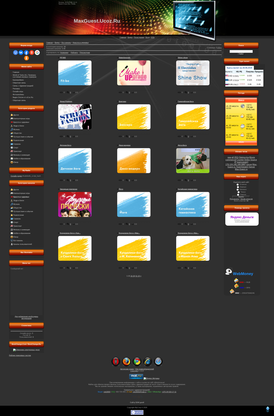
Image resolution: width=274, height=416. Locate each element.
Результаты (234, 199)
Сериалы (17, 144)
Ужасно (243, 194)
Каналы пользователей (22, 244)
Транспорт (17, 151)
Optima (242, 157)
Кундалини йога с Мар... (129, 233)
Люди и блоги (18, 126)
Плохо (243, 192)
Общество (17, 133)
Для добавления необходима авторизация (26, 317)
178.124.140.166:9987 (235, 164)
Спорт (15, 148)
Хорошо (243, 187)
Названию (64, 52)
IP (235, 162)
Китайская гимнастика (187, 189)
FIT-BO (63, 58)
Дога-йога (182, 145)
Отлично (243, 184)
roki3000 (107, 392)
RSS (152, 37)
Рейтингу (74, 52)
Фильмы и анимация (21, 155)
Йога (121, 189)
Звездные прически (68, 189)
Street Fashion (66, 101)
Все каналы (18, 240)
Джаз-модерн (124, 145)
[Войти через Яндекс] (31, 52)
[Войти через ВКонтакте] (21, 52)
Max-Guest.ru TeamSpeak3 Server (242, 165)
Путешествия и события (23, 137)
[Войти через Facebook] (26, 52)
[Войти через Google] (37, 52)
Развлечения (18, 140)
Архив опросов (247, 199)
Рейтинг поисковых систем (20, 355)
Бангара (122, 101)
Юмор (15, 162)
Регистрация (139, 37)
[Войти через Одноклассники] (26, 58)
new (229, 157)
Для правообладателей (144, 369)
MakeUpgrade (124, 58)
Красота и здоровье (21, 122)
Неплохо (243, 189)
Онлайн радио (16, 176)
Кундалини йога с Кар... (70, 233)
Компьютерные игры (21, 118)
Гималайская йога (186, 101)
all (233, 157)
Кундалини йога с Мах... (188, 233)
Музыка (16, 129)
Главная (123, 37)
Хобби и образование (21, 159)
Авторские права (127, 369)
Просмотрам (85, 52)
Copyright (134, 371)
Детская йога (65, 145)
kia (247, 157)
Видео (130, 37)
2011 (236, 157)
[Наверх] (267, 412)
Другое (16, 115)
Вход (148, 37)
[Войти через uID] (15, 52)
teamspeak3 (242, 162)
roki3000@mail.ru (139, 392)
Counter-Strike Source (247, 160)
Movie (252, 157)
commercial (230, 160)
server (249, 164)
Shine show (183, 58)
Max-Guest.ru (241, 169)
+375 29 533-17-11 (169, 392)
